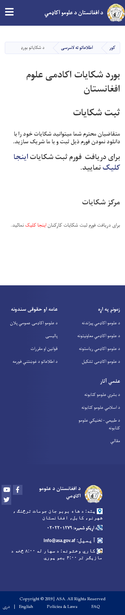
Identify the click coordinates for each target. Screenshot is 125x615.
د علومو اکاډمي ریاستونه (99, 349)
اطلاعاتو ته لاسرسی (77, 48)
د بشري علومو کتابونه (102, 395)
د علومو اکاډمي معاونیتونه (98, 336)
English (26, 607)
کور (112, 48)
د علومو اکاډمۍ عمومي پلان (34, 323)
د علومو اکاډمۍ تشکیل (101, 362)
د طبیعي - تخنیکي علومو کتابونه (99, 424)
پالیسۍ (51, 336)
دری (6, 607)
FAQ (95, 607)
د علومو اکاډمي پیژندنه (101, 323)
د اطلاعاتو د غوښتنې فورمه (35, 362)
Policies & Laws (62, 607)
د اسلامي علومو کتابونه (100, 408)
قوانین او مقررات (44, 349)
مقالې (115, 441)
